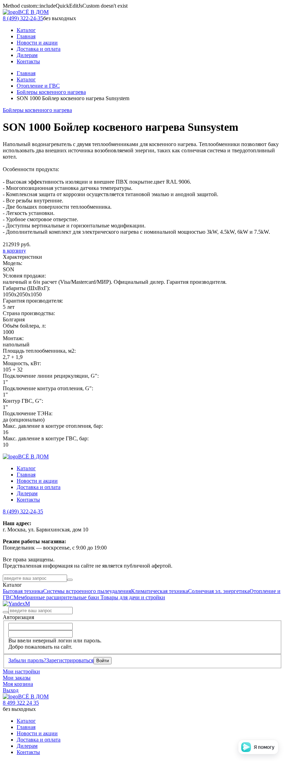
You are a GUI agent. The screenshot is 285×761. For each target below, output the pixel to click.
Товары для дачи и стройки (132, 597)
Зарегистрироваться (69, 660)
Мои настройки (21, 671)
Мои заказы (17, 678)
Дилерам (27, 493)
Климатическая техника (159, 591)
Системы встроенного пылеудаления (87, 591)
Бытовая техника (23, 591)
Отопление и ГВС (38, 86)
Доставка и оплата (38, 487)
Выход (10, 690)
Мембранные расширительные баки (57, 597)
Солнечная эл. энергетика (219, 591)
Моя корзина (18, 684)
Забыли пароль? (27, 660)
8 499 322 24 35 (21, 703)
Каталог (26, 79)
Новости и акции (37, 481)
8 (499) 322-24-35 (23, 18)
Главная (26, 73)
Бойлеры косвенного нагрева (51, 92)
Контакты (28, 500)
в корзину (14, 251)
